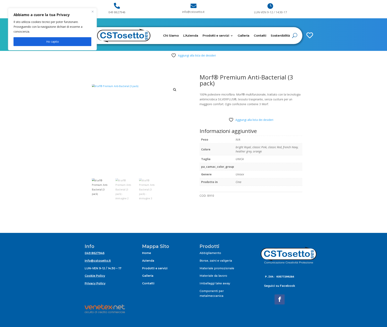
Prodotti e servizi (216, 35)
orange (257, 151)
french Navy (290, 147)
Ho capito (52, 41)
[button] (175, 89)
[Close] (92, 11)
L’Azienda (190, 35)
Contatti (260, 35)
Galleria (243, 35)
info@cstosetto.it (98, 260)
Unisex (240, 174)
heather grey (244, 151)
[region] (52, 29)
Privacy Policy (95, 283)
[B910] (299, 23)
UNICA (240, 159)
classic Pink (259, 147)
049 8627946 (94, 253)
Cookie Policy (95, 276)
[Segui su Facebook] (280, 299)
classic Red (275, 147)
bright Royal (243, 147)
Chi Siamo (171, 35)
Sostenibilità (280, 35)
